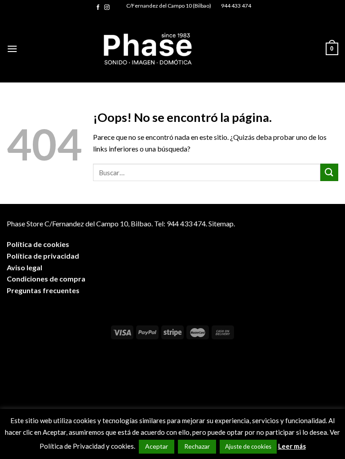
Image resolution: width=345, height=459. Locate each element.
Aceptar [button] (156, 446)
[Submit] (329, 172)
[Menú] (12, 49)
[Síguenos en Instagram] (107, 7)
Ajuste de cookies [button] (248, 446)
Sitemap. (221, 223)
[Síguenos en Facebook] (98, 7)
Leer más (292, 446)
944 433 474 (236, 5)
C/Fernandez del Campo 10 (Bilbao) (168, 5)
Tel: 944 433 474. (180, 223)
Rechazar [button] (197, 446)
